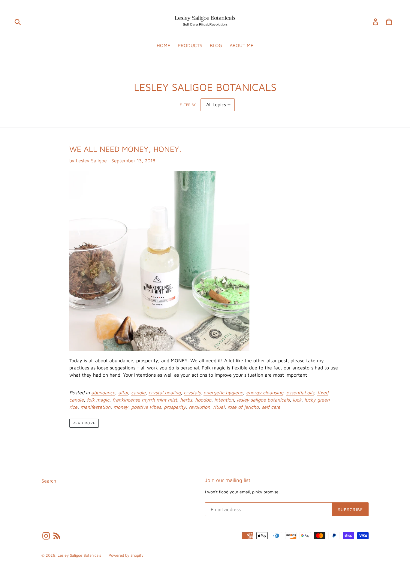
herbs (186, 399)
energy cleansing (264, 392)
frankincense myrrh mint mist (144, 399)
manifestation (95, 407)
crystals (192, 392)
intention (224, 399)
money (120, 407)
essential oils (300, 392)
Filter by (188, 104)
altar (123, 392)
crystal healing (165, 392)
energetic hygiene (223, 392)
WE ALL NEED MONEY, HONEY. (125, 148)
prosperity (175, 407)
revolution (199, 407)
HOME (163, 45)
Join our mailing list (227, 480)
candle (138, 392)
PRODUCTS (190, 45)
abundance (103, 392)
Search (48, 480)
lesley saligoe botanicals (263, 399)
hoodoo (203, 399)
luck (297, 399)
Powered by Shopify (126, 555)
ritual (219, 407)
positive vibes (146, 407)
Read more (84, 423)
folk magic (98, 399)
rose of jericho (243, 407)
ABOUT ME (241, 45)
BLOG (216, 45)
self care (271, 407)
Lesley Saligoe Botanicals (79, 555)
